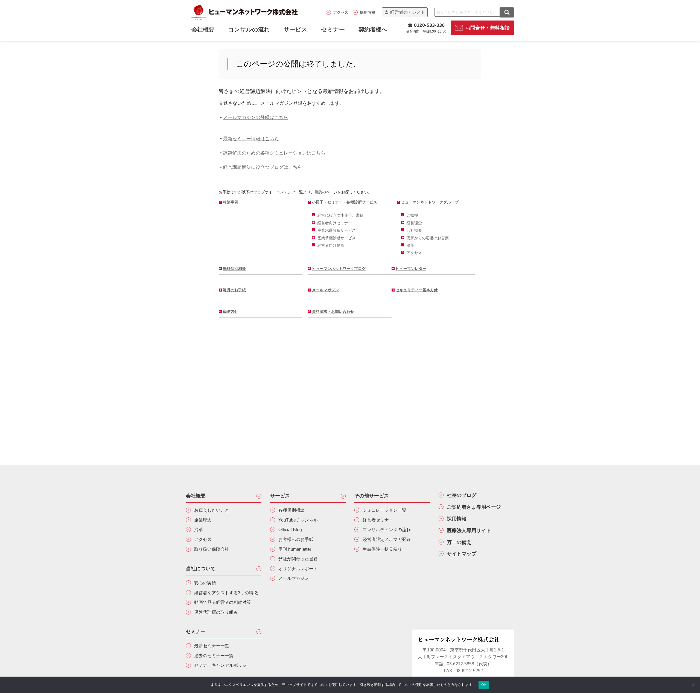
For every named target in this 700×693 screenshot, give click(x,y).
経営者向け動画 (330, 245)
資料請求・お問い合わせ (333, 311)
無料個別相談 (234, 268)
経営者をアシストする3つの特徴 (226, 592)
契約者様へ (372, 29)
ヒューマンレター (411, 268)
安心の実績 (205, 583)
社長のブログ (461, 495)
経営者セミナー (378, 520)
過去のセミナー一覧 (214, 655)
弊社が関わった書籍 (298, 559)
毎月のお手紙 (234, 290)
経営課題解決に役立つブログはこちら (262, 167)
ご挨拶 (412, 215)
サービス (295, 29)
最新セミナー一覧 (211, 646)
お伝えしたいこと (211, 510)
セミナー (333, 29)
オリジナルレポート (298, 568)
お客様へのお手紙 (295, 539)
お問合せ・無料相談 (487, 28)
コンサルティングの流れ (387, 529)
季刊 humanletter (294, 549)
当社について (200, 568)
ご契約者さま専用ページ (474, 507)
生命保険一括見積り (382, 549)
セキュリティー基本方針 (417, 290)
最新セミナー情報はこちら (251, 138)
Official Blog (290, 529)
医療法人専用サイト (469, 530)
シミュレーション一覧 (384, 510)
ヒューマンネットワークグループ (430, 202)
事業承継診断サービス (336, 230)
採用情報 (367, 12)
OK (483, 684)
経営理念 (414, 223)
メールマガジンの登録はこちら (255, 117)
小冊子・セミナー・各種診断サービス (344, 202)
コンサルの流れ (249, 29)
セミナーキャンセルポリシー (222, 665)
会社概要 (414, 230)
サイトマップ (461, 554)
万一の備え (459, 542)
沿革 (410, 245)
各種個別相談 (291, 510)
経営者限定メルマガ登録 (387, 539)
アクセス (340, 12)
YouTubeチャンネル (298, 520)
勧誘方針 (230, 311)
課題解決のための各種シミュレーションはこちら (274, 153)
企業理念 (203, 520)
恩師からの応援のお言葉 (428, 238)
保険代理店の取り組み (216, 612)
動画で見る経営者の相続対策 (222, 602)
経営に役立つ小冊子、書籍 (340, 215)
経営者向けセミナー (334, 223)
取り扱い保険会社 (211, 549)
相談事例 (230, 202)
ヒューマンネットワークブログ (339, 268)
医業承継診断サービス (336, 238)
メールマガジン (325, 290)
